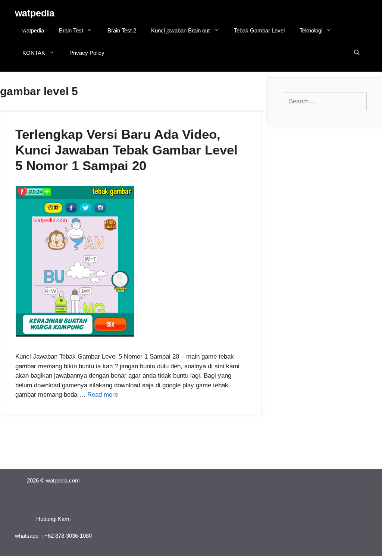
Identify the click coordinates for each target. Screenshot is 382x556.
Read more (102, 394)
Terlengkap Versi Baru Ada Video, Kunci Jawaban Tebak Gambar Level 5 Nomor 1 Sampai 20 (126, 150)
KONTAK (33, 53)
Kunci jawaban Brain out (180, 30)
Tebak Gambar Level (259, 30)
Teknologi (311, 30)
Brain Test (71, 30)
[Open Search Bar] (357, 53)
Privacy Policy (86, 53)
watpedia (34, 13)
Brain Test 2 (121, 30)
